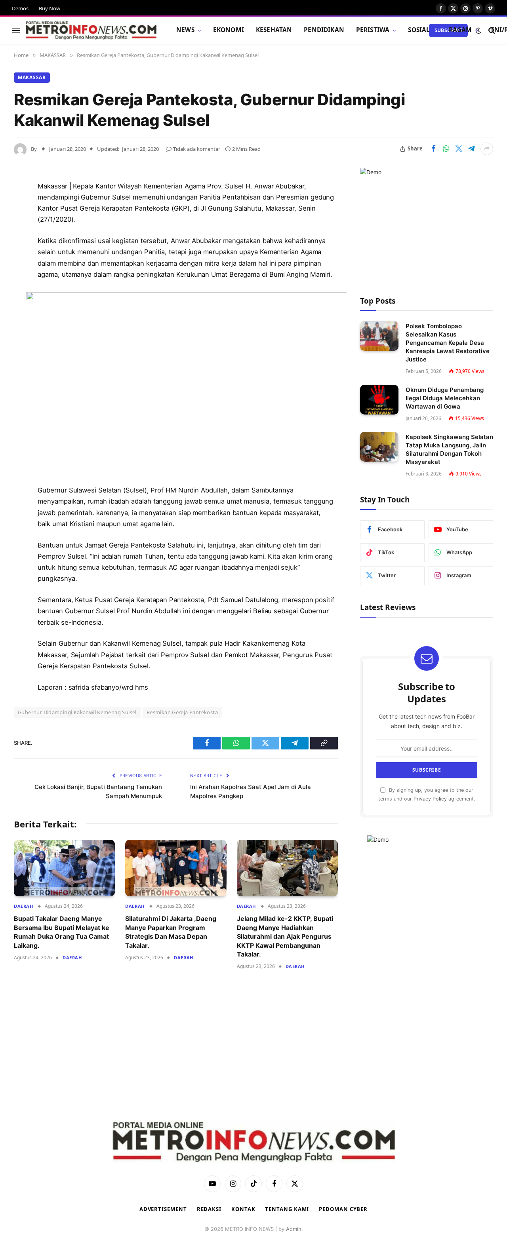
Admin (293, 1229)
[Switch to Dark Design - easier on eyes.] (478, 30)
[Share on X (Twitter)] (459, 149)
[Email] (22, 287)
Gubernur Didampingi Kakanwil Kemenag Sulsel (77, 712)
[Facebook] (22, 207)
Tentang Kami (287, 1209)
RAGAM (460, 30)
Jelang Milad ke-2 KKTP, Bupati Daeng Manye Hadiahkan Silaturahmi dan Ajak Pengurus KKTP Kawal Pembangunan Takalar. (285, 936)
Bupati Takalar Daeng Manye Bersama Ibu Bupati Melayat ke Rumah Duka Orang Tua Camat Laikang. (61, 932)
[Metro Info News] (91, 30)
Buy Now (49, 8)
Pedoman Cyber (343, 1209)
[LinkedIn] (22, 247)
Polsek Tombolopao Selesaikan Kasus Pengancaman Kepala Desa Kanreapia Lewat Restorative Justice (448, 342)
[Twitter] (22, 227)
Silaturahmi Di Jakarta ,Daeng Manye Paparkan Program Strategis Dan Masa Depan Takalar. (170, 932)
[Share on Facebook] (433, 149)
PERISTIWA (372, 30)
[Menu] (16, 30)
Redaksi (209, 1209)
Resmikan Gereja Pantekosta (182, 712)
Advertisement (163, 1209)
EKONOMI (228, 30)
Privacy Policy (430, 799)
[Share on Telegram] (471, 149)
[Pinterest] (22, 267)
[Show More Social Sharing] (486, 149)
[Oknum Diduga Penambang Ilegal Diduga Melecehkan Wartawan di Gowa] (379, 400)
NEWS (185, 30)
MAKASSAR (32, 77)
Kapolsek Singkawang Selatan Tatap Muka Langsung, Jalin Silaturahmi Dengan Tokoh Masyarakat (449, 449)
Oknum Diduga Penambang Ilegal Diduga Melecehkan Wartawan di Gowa (445, 398)
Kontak (243, 1209)
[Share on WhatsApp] (446, 149)
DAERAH (23, 906)
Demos (20, 8)
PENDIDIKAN (324, 30)
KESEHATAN (274, 30)
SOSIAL (419, 30)
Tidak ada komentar (196, 148)
